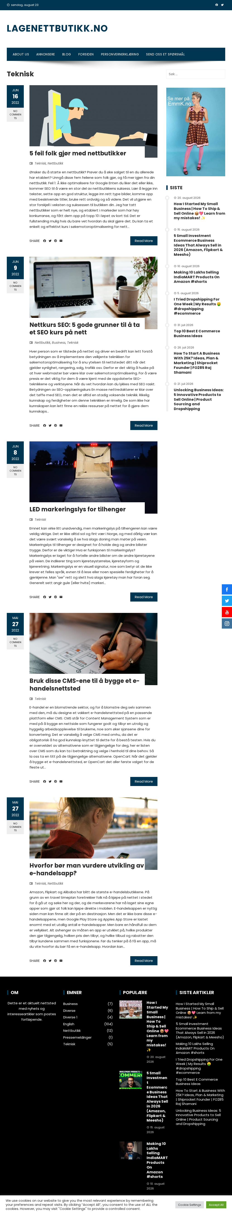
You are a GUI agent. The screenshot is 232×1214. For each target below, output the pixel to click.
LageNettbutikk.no (57, 28)
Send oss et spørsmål (165, 54)
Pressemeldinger (77, 1037)
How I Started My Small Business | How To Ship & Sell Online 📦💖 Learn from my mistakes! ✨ (199, 211)
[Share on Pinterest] (55, 240)
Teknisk (40, 163)
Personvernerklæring (120, 54)
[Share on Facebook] (44, 240)
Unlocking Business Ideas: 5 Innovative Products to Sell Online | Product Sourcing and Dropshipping (199, 399)
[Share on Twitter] (50, 240)
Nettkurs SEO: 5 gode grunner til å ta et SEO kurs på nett (84, 329)
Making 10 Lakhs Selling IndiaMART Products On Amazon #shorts (197, 277)
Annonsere (45, 54)
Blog (66, 54)
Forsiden (86, 54)
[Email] (61, 240)
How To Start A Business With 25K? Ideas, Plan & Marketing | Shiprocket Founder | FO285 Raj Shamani (197, 363)
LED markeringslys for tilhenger (77, 509)
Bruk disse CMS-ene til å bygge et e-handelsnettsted (84, 685)
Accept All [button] (216, 1205)
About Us (21, 54)
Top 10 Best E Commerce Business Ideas (197, 333)
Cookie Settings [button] (189, 1205)
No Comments (15, 114)
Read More (144, 240)
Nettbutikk (55, 163)
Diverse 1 (70, 1017)
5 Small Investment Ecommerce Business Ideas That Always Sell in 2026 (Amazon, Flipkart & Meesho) (198, 245)
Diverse (69, 1010)
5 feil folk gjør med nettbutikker (77, 153)
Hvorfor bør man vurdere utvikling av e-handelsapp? (86, 869)
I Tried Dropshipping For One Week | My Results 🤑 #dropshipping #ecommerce (197, 306)
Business (58, 342)
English (68, 1024)
